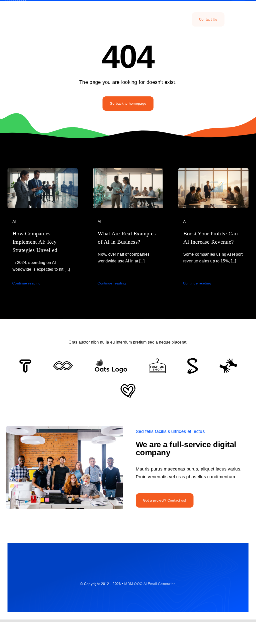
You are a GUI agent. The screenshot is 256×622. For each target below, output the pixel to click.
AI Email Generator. (160, 584)
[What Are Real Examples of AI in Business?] (128, 171)
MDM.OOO (133, 584)
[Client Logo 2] (128, 385)
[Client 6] (25, 361)
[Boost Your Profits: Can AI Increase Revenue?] (213, 171)
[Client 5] (62, 363)
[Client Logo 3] (228, 360)
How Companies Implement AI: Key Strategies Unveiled (34, 241)
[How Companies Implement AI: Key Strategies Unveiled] (43, 171)
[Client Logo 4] (157, 360)
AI (14, 221)
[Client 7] (192, 360)
